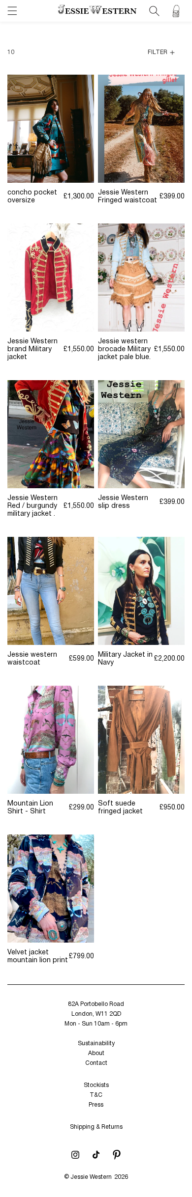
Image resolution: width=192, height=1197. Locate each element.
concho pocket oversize (32, 197)
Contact (96, 1063)
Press (96, 1105)
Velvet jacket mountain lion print (37, 956)
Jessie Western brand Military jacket (32, 349)
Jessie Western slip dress (123, 502)
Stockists (96, 1085)
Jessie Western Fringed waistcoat (127, 197)
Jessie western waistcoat (32, 659)
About (96, 1053)
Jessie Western (91, 1177)
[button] (12, 11)
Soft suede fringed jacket (120, 808)
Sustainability (96, 1043)
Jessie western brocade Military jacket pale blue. (124, 349)
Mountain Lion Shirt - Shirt (30, 808)
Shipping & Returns (96, 1127)
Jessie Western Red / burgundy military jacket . (32, 506)
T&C (96, 1095)
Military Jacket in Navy (125, 659)
